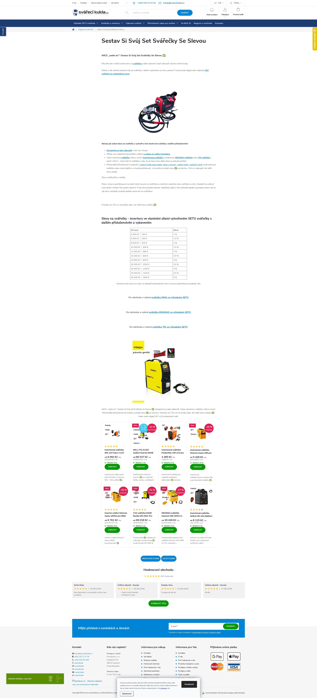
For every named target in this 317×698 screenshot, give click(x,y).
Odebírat (230, 626)
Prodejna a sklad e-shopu (188, 667)
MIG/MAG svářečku (184, 157)
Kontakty (83, 3)
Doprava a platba (150, 660)
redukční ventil (196, 164)
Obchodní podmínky (151, 671)
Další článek (169, 558)
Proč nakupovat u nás (152, 667)
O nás (74, 3)
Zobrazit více (158, 603)
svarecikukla (78, 663)
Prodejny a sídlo (184, 671)
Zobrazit (112, 467)
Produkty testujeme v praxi (188, 664)
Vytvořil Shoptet (211, 693)
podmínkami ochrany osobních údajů (206, 632)
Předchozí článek (150, 558)
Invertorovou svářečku (153, 157)
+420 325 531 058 (81, 660)
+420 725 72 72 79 (81, 656)
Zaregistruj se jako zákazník (119, 150)
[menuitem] (86, 23)
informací (163, 688)
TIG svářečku (204, 157)
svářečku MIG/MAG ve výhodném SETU (170, 312)
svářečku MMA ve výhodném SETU (170, 297)
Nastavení (126, 693)
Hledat (185, 12)
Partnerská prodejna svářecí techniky (231, 693)
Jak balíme (115, 3)
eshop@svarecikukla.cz (83, 653)
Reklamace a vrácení (151, 675)
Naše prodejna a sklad (99, 3)
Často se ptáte (183, 675)
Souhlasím (189, 684)
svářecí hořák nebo (151, 164)
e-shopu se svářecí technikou (157, 154)
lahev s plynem (169, 164)
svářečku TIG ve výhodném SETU (170, 327)
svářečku (137, 63)
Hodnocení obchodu (158, 570)
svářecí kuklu (183, 164)
